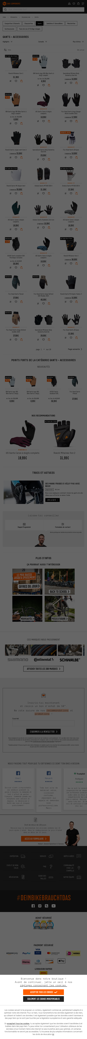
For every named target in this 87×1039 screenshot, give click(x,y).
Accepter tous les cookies (41, 992)
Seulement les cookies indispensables (43, 998)
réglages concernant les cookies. (43, 985)
